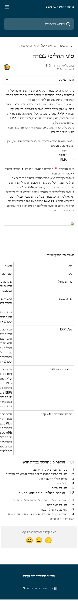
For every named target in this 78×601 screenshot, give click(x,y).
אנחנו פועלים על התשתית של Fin (38, 588)
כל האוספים (66, 45)
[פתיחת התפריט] (7, 7)
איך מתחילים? (48, 45)
